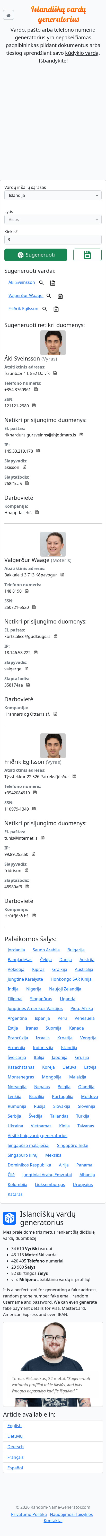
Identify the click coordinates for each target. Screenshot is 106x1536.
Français (15, 1457)
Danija (65, 959)
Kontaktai (53, 1520)
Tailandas (59, 1116)
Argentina (17, 1018)
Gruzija (82, 1057)
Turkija (82, 1116)
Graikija (59, 969)
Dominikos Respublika (29, 1165)
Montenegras (21, 1077)
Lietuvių (15, 1436)
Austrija (87, 959)
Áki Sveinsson (22, 282)
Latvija (90, 1067)
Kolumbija (17, 1184)
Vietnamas (41, 1126)
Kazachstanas (21, 1067)
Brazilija (36, 1096)
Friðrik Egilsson (23, 308)
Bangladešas (20, 959)
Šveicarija (17, 1057)
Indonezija (43, 1047)
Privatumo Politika (29, 1514)
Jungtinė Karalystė (25, 979)
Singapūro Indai (72, 1145)
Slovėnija (86, 1106)
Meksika (53, 1155)
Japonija (59, 1057)
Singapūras (41, 999)
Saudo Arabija (46, 950)
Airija (64, 1165)
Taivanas (85, 1126)
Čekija (46, 959)
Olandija (86, 1087)
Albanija (87, 1175)
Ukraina (15, 1126)
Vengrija (88, 1038)
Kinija (64, 1126)
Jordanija (16, 950)
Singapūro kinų (23, 1155)
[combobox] (53, 195)
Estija (13, 1028)
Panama (84, 1165)
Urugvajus (83, 1184)
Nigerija (33, 989)
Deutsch (15, 1447)
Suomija (53, 1028)
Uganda (67, 999)
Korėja (48, 1067)
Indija (13, 989)
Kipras (38, 969)
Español (15, 1468)
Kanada (76, 1028)
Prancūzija (18, 1038)
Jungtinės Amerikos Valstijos (35, 1008)
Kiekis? (10, 231)
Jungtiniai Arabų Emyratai (47, 1175)
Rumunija (17, 1106)
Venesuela (85, 1018)
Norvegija (17, 1087)
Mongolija (51, 1077)
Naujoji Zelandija (65, 989)
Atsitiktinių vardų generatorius (37, 1135)
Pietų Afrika (81, 1008)
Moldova (89, 1096)
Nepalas (42, 1087)
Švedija (35, 1116)
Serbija (14, 1116)
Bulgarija (76, 950)
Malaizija (77, 1077)
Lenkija (14, 1096)
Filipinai (15, 999)
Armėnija (16, 1047)
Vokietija (16, 969)
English (14, 1425)
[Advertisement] (53, 124)
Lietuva (69, 1067)
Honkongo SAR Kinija (71, 979)
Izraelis (43, 1038)
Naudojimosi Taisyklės (71, 1514)
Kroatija (65, 1038)
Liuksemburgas (50, 1184)
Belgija (64, 1087)
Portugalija (62, 1096)
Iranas (32, 1028)
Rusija (40, 1106)
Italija (39, 1057)
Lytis (8, 211)
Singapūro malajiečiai (28, 1145)
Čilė (11, 1175)
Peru (62, 1018)
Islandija (69, 1047)
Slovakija (61, 1106)
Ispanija (42, 1018)
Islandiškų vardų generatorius (58, 14)
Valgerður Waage (25, 295)
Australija (84, 969)
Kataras (15, 1194)
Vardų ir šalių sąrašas (25, 187)
